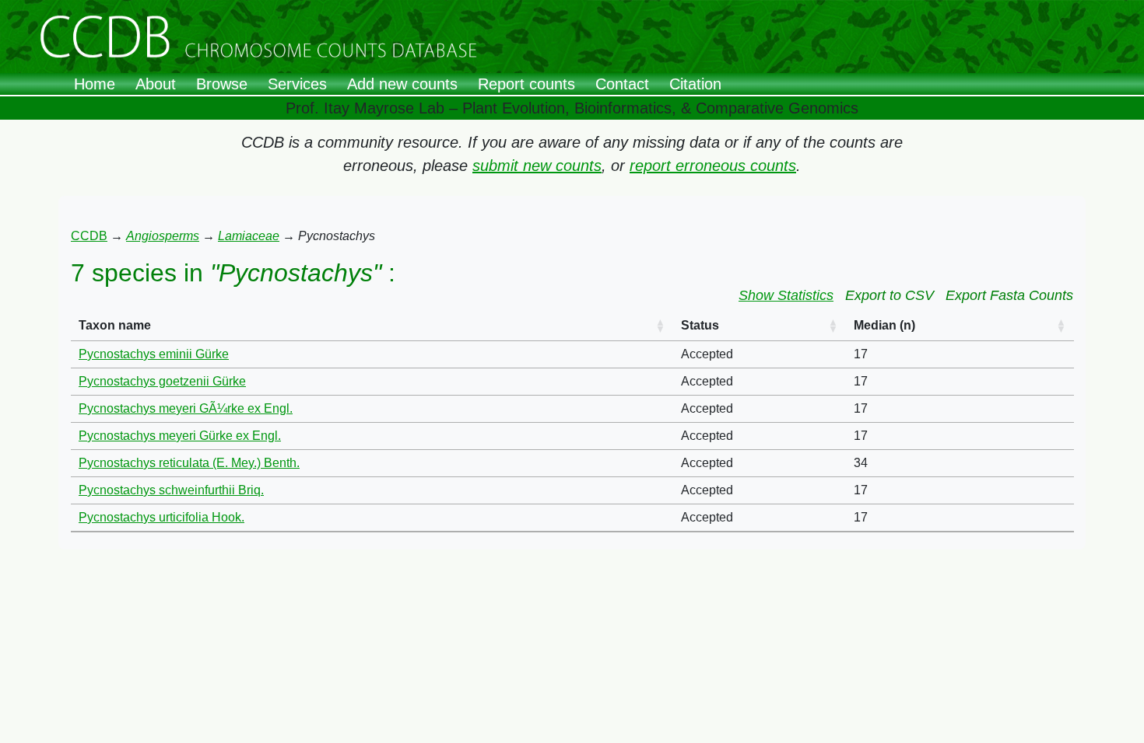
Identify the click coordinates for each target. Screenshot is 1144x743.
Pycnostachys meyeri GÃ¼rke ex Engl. (186, 408)
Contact (622, 83)
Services (297, 83)
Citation (695, 83)
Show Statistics (786, 295)
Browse (221, 83)
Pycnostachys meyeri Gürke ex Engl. (180, 435)
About (155, 83)
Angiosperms (162, 235)
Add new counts (402, 83)
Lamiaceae (248, 235)
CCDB (89, 235)
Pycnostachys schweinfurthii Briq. (171, 490)
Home (94, 83)
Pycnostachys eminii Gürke (154, 354)
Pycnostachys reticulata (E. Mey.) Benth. (189, 462)
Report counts (526, 83)
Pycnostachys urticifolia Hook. (161, 517)
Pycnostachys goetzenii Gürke (162, 381)
